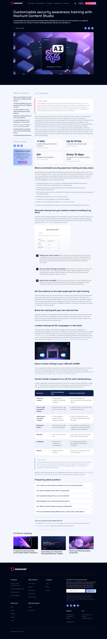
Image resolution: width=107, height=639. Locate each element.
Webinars (13, 613)
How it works (31, 3)
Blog (12, 607)
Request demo (90, 3)
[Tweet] (89, 28)
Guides (12, 610)
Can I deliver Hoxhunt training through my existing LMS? (54, 506)
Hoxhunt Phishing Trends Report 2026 (47, 128)
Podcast (12, 617)
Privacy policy (31, 610)
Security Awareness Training (17, 588)
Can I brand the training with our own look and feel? (52, 496)
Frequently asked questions (22, 135)
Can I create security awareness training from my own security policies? (59, 485)
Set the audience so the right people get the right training (21, 111)
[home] (17, 3)
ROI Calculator (31, 590)
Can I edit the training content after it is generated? (53, 490)
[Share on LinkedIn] (92, 28)
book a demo (59, 474)
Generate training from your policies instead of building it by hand (22, 105)
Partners (48, 590)
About (47, 583)
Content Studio (49, 222)
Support (30, 607)
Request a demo (41, 526)
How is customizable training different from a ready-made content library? (60, 511)
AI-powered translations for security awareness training (70, 339)
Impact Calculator (32, 597)
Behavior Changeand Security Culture (15, 584)
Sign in (81, 3)
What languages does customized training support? (53, 501)
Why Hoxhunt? (31, 583)
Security (30, 586)
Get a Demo (22, 162)
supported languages (41, 335)
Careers (47, 586)
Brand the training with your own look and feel (22, 116)
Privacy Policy (71, 600)
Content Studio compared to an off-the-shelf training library (21, 130)
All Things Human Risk (52, 523)
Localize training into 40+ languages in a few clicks (21, 121)
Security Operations (15, 595)
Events (12, 620)
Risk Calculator (31, 593)
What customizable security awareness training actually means (22, 99)
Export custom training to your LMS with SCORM (22, 125)
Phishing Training (15, 592)
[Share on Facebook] (85, 28)
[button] (40, 3)
